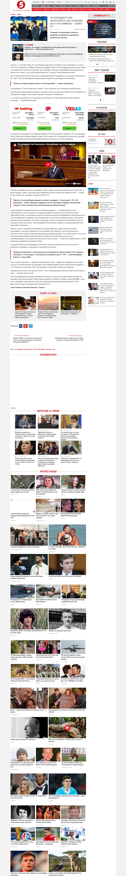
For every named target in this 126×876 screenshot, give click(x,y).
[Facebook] (82, 2)
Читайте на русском (80, 28)
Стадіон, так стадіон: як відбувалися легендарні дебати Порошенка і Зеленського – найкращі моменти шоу (50, 48)
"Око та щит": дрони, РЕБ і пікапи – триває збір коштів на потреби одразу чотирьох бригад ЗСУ (95, 93)
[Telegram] (93, 2)
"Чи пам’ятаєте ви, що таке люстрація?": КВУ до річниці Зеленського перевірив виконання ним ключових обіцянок (70, 436)
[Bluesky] (107, 2)
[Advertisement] (48, 118)
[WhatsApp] (96, 2)
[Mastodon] (103, 2)
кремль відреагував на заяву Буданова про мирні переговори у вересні (107, 219)
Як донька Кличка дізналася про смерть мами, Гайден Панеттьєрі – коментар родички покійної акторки (107, 207)
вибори (49, 349)
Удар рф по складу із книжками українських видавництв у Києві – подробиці (100, 56)
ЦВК (53, 349)
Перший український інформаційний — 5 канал (21, 6)
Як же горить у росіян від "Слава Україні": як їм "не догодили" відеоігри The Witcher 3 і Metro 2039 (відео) (108, 264)
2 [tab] (100, 64)
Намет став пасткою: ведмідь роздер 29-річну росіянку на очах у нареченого (107, 241)
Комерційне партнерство (92, 140)
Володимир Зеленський (23, 349)
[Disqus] (48, 383)
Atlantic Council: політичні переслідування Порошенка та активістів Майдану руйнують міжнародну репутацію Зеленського (53, 55)
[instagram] (86, 2)
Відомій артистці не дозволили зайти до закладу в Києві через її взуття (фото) (108, 252)
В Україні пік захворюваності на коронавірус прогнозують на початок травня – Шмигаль (71, 460)
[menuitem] (36, 5)
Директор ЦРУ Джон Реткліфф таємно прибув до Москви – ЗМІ (106, 230)
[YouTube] (110, 2)
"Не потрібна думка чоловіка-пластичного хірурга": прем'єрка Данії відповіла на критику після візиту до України (107, 288)
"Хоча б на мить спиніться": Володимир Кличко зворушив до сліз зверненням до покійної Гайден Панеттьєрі (107, 193)
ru (79, 2)
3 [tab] (103, 64)
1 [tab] (97, 64)
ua (77, 2)
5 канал (45, 39)
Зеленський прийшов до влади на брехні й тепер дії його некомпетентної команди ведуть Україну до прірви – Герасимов (48, 462)
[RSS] (114, 2)
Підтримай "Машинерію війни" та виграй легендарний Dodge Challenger (95, 80)
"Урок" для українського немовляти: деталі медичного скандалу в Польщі (107, 300)
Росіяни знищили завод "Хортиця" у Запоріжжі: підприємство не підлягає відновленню (101, 60)
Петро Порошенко (39, 349)
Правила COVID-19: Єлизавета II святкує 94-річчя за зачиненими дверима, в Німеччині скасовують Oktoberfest (27, 340)
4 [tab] (106, 64)
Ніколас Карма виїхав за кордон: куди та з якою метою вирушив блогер (107, 275)
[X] (100, 2)
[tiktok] (89, 2)
